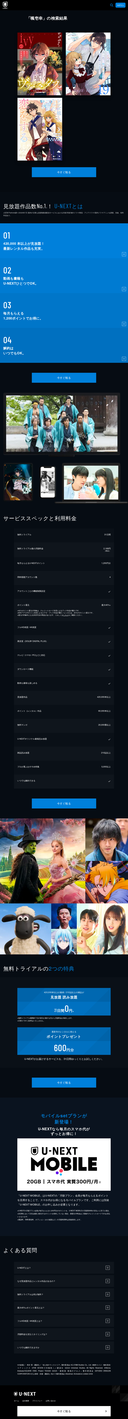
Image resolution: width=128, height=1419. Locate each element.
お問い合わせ (51, 1401)
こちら (65, 615)
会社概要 (25, 1401)
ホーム (16, 1401)
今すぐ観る (64, 172)
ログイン (120, 5)
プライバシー (37, 1401)
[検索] (111, 5)
